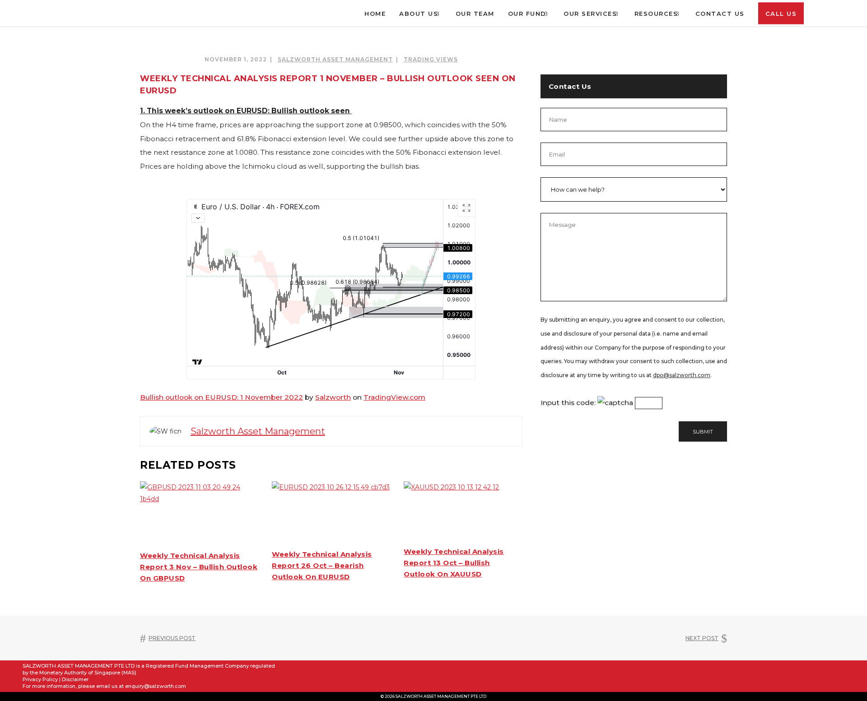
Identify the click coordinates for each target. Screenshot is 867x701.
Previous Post (172, 638)
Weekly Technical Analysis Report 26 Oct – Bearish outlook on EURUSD (322, 565)
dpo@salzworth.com (681, 375)
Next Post (701, 638)
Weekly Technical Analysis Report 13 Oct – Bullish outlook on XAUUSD (454, 562)
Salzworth (333, 397)
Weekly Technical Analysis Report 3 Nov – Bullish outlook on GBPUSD (198, 566)
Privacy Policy (40, 679)
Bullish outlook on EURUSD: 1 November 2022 (221, 397)
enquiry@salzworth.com (155, 686)
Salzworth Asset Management (335, 59)
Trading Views (431, 59)
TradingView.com (394, 397)
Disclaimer (75, 679)
